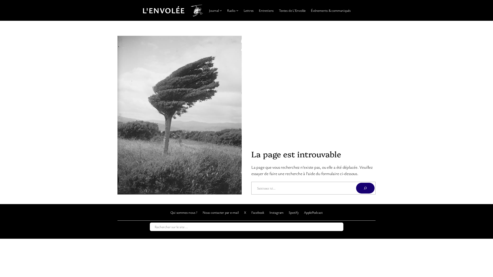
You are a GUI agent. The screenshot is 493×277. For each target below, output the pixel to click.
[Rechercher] (365, 188)
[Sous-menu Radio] (237, 10)
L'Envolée (163, 10)
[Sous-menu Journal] (221, 10)
